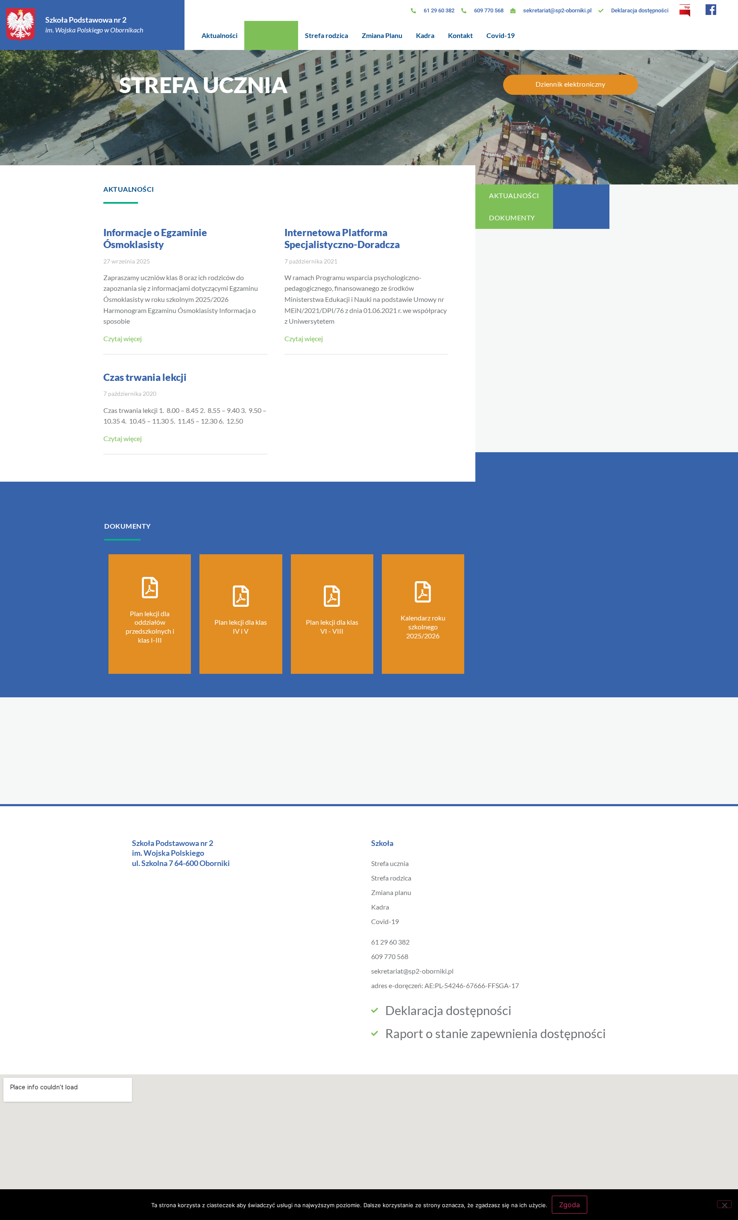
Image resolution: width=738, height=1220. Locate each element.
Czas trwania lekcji (145, 377)
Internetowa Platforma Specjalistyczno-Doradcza (342, 238)
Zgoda (569, 1204)
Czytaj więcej (122, 338)
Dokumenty (512, 218)
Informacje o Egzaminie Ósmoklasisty (155, 238)
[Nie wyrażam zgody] (724, 1204)
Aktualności (514, 195)
